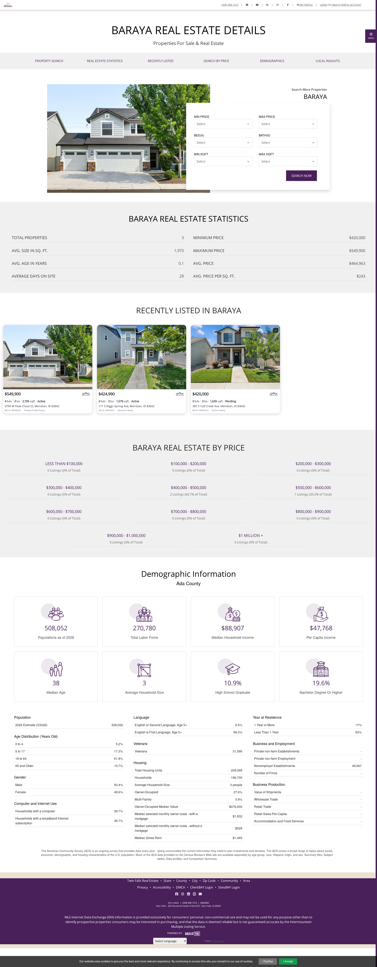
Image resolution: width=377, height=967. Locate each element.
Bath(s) (264, 135)
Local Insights (328, 61)
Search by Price (216, 61)
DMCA (180, 887)
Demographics (272, 61)
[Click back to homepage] (6, 4)
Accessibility (162, 887)
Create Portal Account (346, 4)
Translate (218, 941)
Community (229, 880)
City (195, 880)
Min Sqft (201, 154)
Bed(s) (199, 135)
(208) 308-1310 (229, 4)
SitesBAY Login (229, 887)
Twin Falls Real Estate (142, 880)
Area (246, 880)
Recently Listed (161, 61)
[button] (371, 36)
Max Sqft (266, 154)
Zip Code (209, 880)
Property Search (49, 61)
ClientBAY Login (201, 887)
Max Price (267, 116)
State (167, 880)
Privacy (142, 887)
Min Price (201, 116)
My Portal (306, 4)
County (181, 880)
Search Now (301, 176)
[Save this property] (88, 330)
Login (323, 4)
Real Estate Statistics (105, 61)
